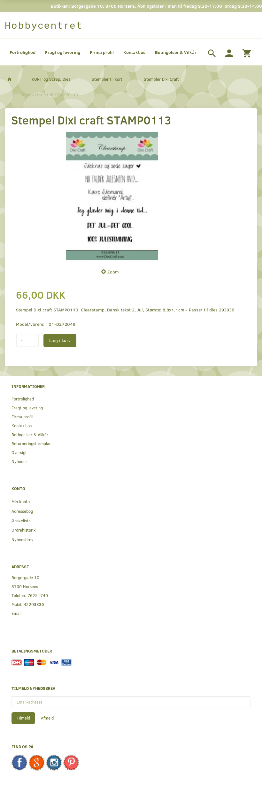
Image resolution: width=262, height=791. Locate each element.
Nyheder (19, 461)
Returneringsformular (31, 443)
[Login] (229, 52)
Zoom (113, 272)
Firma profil (102, 52)
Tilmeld (23, 718)
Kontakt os (134, 52)
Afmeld (47, 718)
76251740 (37, 595)
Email (16, 613)
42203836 (34, 604)
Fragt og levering (62, 52)
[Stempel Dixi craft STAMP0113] (112, 196)
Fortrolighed (22, 52)
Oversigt (19, 452)
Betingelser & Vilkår (175, 52)
